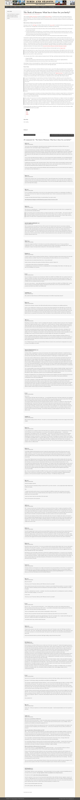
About (11, 6)
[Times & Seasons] (40, 3)
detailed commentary (33, 16)
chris (26, 143)
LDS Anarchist (28, 768)
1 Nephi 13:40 (62, 48)
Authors (15, 6)
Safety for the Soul (59, 73)
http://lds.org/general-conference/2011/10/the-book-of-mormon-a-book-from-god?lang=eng (46, 570)
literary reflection (48, 16)
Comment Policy (27, 6)
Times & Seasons (14, 798)
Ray (25, 189)
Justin (26, 715)
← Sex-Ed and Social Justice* (29, 134)
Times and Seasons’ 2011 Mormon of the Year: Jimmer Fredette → (62, 135)
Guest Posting (51, 6)
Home (7, 6)
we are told (52, 25)
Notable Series (44, 6)
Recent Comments (35, 6)
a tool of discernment (40, 747)
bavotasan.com (71, 798)
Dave (26, 175)
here (69, 178)
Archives (20, 6)
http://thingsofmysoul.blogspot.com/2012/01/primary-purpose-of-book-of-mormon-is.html (41, 199)
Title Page (34, 25)
